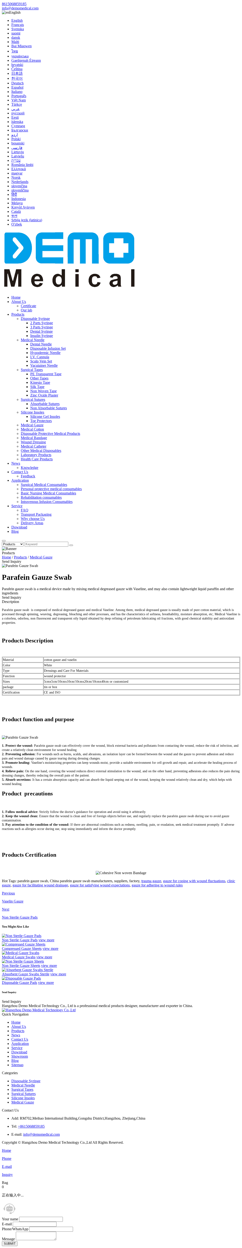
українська (20, 56)
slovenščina (20, 190)
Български (19, 130)
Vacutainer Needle (44, 365)
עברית (16, 160)
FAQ (24, 510)
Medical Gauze (32, 425)
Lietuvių (17, 152)
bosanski (17, 143)
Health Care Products (37, 459)
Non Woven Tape (43, 391)
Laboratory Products (36, 455)
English (17, 20)
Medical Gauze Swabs (18, 957)
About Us (18, 302)
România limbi (22, 165)
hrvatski (17, 65)
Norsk (16, 177)
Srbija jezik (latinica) (26, 220)
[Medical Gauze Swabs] (20, 953)
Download (19, 527)
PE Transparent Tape (45, 374)
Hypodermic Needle (45, 353)
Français (17, 25)
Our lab (26, 310)
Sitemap (17, 1065)
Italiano (16, 92)
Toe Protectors (41, 421)
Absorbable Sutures (45, 404)
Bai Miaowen (21, 46)
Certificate (28, 306)
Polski (16, 139)
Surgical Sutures (33, 399)
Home (16, 297)
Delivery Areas (32, 523)
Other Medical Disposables (41, 451)
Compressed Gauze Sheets (22, 949)
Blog (15, 531)
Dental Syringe (41, 331)
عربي (15, 109)
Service (16, 506)
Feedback (28, 476)
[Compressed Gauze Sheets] (23, 944)
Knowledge (29, 468)
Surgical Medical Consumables (44, 485)
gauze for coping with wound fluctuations (194, 881)
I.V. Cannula (39, 357)
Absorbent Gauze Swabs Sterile (25, 974)
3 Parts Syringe (41, 327)
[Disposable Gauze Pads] (21, 978)
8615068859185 (14, 4)
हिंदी (14, 194)
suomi (15, 33)
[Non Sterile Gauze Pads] (21, 936)
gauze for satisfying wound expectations (100, 885)
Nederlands (19, 182)
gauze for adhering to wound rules (157, 885)
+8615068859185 (31, 1126)
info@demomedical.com (20, 8)
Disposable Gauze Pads (19, 983)
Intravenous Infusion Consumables (47, 502)
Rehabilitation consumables (41, 497)
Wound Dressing (33, 442)
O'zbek (16, 224)
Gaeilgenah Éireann (26, 60)
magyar (16, 173)
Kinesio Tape (40, 382)
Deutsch (17, 83)
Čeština (16, 69)
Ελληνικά (18, 169)
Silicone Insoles (32, 412)
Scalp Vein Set (41, 361)
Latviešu (17, 156)
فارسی (16, 148)
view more (46, 940)
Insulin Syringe (41, 336)
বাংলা (14, 216)
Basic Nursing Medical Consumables (48, 493)
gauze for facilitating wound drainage (40, 885)
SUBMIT (10, 1243)
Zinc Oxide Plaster (44, 395)
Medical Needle (32, 340)
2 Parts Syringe (41, 323)
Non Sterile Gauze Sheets (21, 966)
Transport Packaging (36, 514)
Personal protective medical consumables (51, 489)
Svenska (17, 29)
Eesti (15, 117)
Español (17, 87)
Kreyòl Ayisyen (23, 207)
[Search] (4, 540)
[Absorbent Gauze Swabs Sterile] (27, 970)
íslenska (17, 122)
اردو (14, 135)
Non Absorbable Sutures (48, 408)
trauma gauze (151, 881)
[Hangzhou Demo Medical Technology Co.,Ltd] (70, 289)
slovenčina (19, 186)
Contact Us (19, 472)
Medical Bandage (34, 438)
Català (16, 211)
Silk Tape (37, 387)
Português (18, 96)
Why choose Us (33, 519)
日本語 (17, 73)
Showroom (19, 1056)
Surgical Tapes (32, 370)
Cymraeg (18, 126)
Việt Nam (18, 100)
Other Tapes (39, 378)
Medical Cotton (32, 429)
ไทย (14, 51)
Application (20, 480)
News (15, 463)
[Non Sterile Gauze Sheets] (23, 961)
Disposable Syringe (35, 319)
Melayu (17, 203)
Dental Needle (41, 344)
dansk (15, 37)
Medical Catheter (33, 446)
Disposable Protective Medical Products (50, 434)
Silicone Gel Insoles (45, 417)
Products (17, 314)
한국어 (17, 78)
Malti (15, 42)
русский (18, 113)
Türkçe (16, 104)
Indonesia (18, 199)
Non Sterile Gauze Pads (20, 940)
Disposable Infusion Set (48, 348)
